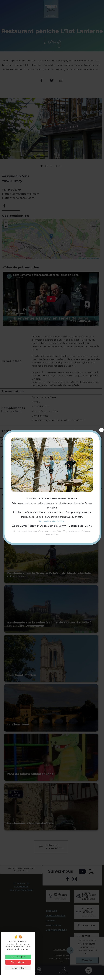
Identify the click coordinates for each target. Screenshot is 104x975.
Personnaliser (18, 968)
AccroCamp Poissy (24, 526)
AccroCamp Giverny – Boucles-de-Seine (66, 526)
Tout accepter (18, 956)
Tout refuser (18, 962)
